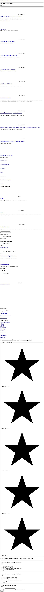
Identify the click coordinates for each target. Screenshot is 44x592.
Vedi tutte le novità (4, 157)
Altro (4, 570)
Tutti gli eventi (3, 238)
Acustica (2, 324)
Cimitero (2, 326)
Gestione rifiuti (3, 327)
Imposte (1, 328)
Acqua (1, 323)
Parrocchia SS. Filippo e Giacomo (8, 256)
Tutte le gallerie (3, 308)
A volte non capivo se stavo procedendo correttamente (12, 579)
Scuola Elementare (4, 264)
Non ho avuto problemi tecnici (8, 569)
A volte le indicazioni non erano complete (10, 578)
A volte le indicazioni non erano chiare (10, 577)
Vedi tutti (2, 330)
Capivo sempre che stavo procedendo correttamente (12, 568)
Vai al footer (8, 0)
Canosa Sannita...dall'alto (5, 284)
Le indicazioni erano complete (8, 567)
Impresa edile (2, 329)
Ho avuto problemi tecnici (7, 581)
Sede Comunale (4, 247)
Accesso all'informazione (5, 20)
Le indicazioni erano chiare (8, 566)
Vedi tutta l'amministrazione (5, 232)
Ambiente (2, 325)
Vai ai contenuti (3, 0)
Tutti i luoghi (3, 268)
